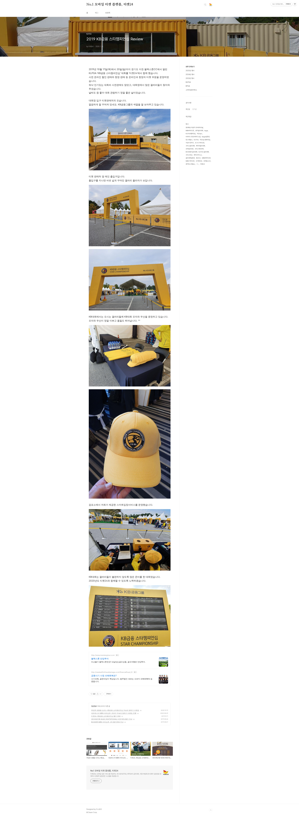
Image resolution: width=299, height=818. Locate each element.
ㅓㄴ (197, 164)
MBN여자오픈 (190, 130)
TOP (211, 810)
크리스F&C (189, 155)
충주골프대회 (199, 130)
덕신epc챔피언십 (205, 140)
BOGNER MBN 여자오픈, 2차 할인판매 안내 (107, 722)
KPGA (188, 86)
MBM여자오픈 (206, 158)
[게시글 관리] (100, 694)
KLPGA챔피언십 (191, 133)
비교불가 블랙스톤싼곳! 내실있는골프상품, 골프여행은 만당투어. (118, 662)
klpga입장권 (206, 137)
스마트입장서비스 (191, 90)
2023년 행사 (190, 78)
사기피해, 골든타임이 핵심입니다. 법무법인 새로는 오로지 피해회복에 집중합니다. (121, 680)
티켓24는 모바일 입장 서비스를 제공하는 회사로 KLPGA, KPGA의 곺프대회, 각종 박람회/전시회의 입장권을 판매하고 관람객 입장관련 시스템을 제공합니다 (125, 775)
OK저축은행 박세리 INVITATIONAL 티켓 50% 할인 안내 (111, 719)
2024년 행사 (190, 74)
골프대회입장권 (190, 158)
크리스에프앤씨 (199, 149)
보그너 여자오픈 (199, 143)
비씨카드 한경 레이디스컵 (193, 137)
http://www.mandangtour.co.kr (103, 655)
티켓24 (202, 164)
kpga (206, 130)
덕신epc (199, 133)
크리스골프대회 (190, 146)
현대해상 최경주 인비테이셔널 (194, 127)
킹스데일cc (189, 140)
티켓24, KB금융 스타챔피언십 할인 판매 (106, 716)
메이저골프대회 (200, 146)
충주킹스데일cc (190, 164)
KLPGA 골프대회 (204, 152)
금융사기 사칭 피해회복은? (104, 675)
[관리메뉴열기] (295, 4)
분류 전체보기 (190, 67)
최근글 (188, 109)
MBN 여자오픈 (190, 161)
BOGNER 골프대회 (191, 152)
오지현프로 (199, 161)
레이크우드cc (198, 155)
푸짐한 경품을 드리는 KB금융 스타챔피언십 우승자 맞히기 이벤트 (115, 710)
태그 (96, 13)
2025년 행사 (190, 71)
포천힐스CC (207, 161)
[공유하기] (97, 694)
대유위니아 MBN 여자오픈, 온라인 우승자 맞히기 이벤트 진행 (113, 713)
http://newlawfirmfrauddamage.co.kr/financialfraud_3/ (112, 672)
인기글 (194, 109)
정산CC (198, 158)
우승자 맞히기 (190, 143)
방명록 (107, 13)
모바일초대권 (189, 149)
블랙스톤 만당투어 (100, 658)
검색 (205, 4)
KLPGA (93, 706)
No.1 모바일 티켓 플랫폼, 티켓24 (109, 4)
